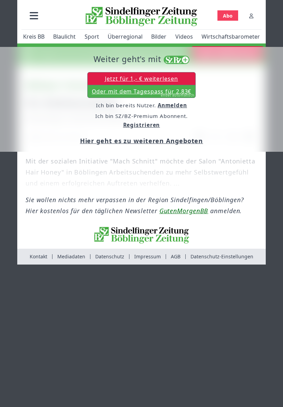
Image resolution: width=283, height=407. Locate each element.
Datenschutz (109, 256)
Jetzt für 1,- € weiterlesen (141, 78)
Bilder (158, 36)
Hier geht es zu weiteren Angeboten (141, 141)
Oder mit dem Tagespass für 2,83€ (143, 93)
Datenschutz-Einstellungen (222, 256)
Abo (228, 15)
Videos (184, 36)
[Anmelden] (251, 15)
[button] (34, 15)
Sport (92, 36)
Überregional (125, 36)
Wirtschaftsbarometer (231, 36)
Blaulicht (64, 36)
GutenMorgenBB (183, 211)
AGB (175, 256)
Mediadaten (71, 256)
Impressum (147, 256)
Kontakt (38, 256)
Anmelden (172, 105)
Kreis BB (34, 36)
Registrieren (141, 124)
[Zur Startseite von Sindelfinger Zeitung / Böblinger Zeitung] (141, 16)
